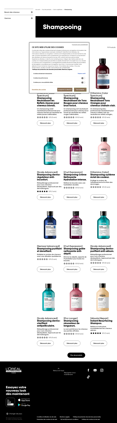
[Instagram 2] (102, 370)
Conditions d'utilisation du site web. (46, 417)
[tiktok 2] (88, 377)
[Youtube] (95, 370)
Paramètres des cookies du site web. (47, 419)
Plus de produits (76, 355)
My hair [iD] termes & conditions (69, 419)
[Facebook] (88, 370)
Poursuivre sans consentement (80, 44)
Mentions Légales (65, 417)
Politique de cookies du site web (91, 419)
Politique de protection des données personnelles (87, 417)
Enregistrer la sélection (64, 89)
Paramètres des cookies (39, 89)
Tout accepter (80, 89)
